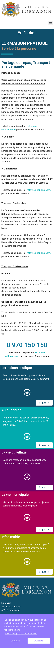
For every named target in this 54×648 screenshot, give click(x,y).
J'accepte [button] (38, 641)
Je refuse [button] (15, 641)
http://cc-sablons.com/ (39, 190)
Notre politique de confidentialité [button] (21, 633)
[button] (50, 23)
